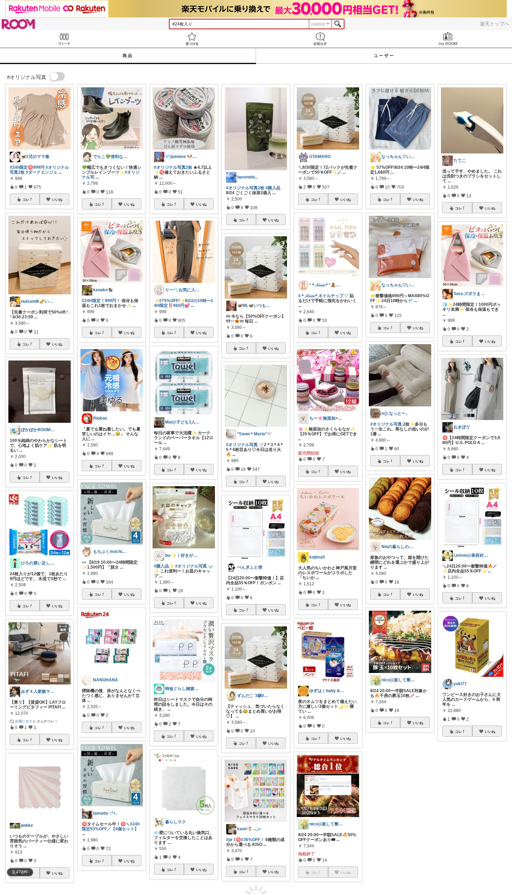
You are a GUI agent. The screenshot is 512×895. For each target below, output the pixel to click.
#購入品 (272, 187)
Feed (64, 38)
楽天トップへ (494, 23)
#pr (229, 839)
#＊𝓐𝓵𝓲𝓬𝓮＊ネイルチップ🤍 (323, 295)
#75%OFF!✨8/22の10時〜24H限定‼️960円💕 (183, 303)
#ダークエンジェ (41, 172)
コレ (25, 199)
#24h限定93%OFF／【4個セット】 (111, 826)
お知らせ (320, 38)
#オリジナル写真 (191, 566)
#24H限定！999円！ (101, 300)
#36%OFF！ (252, 839)
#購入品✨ (164, 566)
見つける (192, 38)
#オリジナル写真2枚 (173, 167)
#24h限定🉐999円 (27, 167)
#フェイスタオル (471, 832)
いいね (57, 199)
